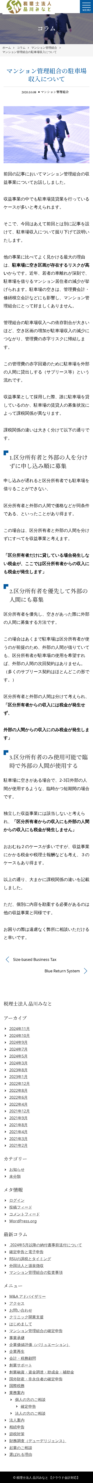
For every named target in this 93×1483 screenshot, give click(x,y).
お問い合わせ (20, 1310)
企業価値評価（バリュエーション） (39, 1344)
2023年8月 (18, 1070)
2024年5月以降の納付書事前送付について (45, 1244)
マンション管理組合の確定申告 (36, 1330)
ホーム (6, 47)
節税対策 (17, 1433)
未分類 (15, 1176)
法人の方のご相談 (30, 1413)
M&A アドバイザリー (27, 1296)
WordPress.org (23, 1221)
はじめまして (20, 1323)
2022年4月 (18, 1104)
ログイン (17, 1200)
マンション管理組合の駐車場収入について (29, 52)
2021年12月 (19, 1111)
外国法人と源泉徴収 (26, 1265)
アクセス (17, 1303)
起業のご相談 (20, 1447)
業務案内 (17, 1392)
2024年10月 (19, 1035)
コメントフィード (24, 1214)
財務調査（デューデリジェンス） (38, 1440)
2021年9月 (18, 1118)
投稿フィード (20, 1207)
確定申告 (28, 1406)
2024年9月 (18, 1042)
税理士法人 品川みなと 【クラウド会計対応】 (48, 1477)
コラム (21, 47)
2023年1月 (18, 1076)
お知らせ (17, 1169)
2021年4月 (18, 1131)
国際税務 (17, 1385)
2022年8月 (18, 1090)
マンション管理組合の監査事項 (36, 1272)
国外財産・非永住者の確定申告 (36, 1379)
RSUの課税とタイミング (30, 1258)
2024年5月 (18, 1056)
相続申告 (17, 1427)
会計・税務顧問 (22, 1358)
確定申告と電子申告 (26, 1251)
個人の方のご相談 (30, 1399)
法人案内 (17, 1420)
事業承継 (17, 1337)
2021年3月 (18, 1138)
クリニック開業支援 (26, 1317)
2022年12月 (19, 1083)
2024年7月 (18, 1049)
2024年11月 (19, 1028)
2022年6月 (18, 1097)
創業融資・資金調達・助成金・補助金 (41, 1372)
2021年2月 (18, 1145)
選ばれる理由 (20, 1454)
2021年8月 (18, 1124)
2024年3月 (18, 1063)
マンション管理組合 (44, 47)
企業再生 (17, 1351)
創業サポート (20, 1365)
